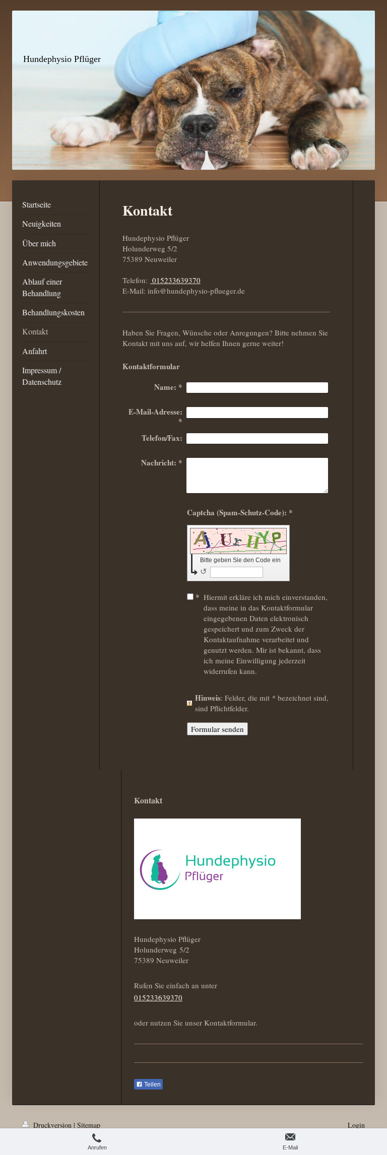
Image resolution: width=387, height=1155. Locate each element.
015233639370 (175, 280)
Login (356, 1125)
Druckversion (52, 1125)
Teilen (152, 1084)
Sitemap (88, 1125)
